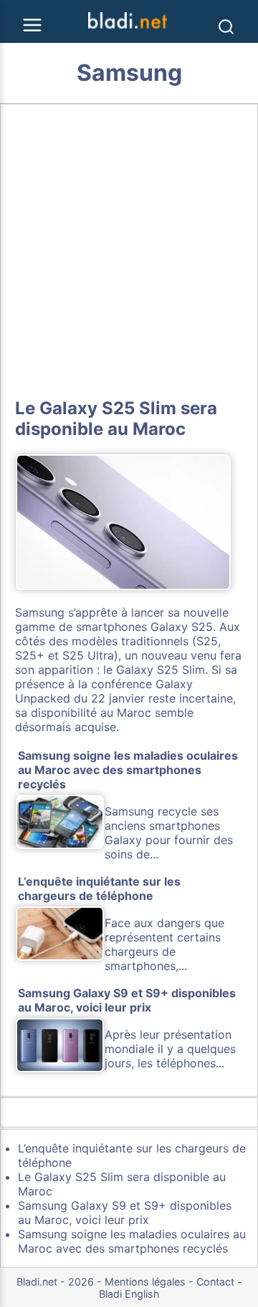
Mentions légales (145, 1282)
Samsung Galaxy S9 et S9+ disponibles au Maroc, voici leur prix (124, 1212)
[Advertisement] (129, 248)
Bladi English (129, 1294)
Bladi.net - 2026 (55, 1282)
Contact (215, 1282)
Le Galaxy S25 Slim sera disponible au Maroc (116, 418)
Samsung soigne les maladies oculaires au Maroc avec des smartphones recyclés (132, 1241)
